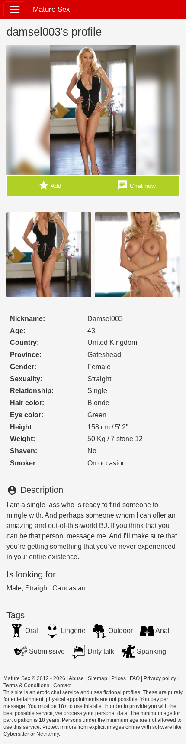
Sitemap (97, 678)
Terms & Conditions (26, 685)
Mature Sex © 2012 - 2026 (34, 678)
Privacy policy (160, 678)
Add (49, 185)
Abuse (76, 678)
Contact (62, 685)
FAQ (135, 678)
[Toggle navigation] (14, 9)
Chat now (136, 185)
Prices (118, 678)
